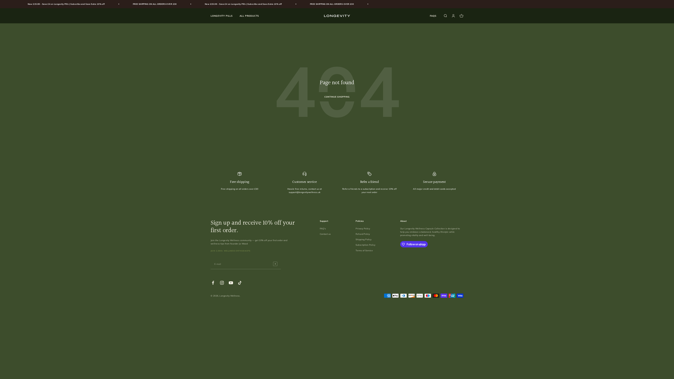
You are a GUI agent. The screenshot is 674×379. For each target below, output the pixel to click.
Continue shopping (336, 96)
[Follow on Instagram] (222, 282)
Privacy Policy (363, 228)
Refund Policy (363, 234)
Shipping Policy (363, 239)
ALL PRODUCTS (249, 15)
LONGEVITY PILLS (222, 15)
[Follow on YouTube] (231, 282)
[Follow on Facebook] (213, 282)
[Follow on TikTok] (239, 282)
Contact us (325, 234)
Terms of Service (364, 250)
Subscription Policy (365, 245)
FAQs (433, 15)
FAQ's (323, 228)
